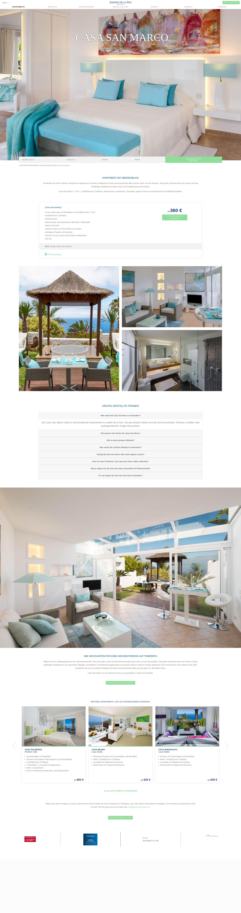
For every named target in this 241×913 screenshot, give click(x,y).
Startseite (23, 165)
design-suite (51, 165)
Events (154, 7)
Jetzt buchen (231, 2)
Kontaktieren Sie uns (120, 817)
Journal (188, 7)
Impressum (170, 885)
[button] (28, 746)
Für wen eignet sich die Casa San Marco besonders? (120, 475)
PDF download (54, 254)
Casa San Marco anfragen (175, 217)
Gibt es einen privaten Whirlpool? (120, 440)
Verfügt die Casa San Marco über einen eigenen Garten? (120, 454)
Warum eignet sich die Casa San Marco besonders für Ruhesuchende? (120, 468)
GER (5, 3)
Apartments (18, 7)
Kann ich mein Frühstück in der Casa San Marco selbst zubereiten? (120, 461)
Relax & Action (120, 7)
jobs (105, 894)
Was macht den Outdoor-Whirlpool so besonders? (120, 447)
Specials (52, 7)
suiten (42, 165)
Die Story (108, 890)
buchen (193, 160)
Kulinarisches (86, 7)
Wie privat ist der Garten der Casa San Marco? (120, 433)
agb (166, 893)
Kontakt (222, 7)
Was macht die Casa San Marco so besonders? (120, 415)
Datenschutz (171, 889)
